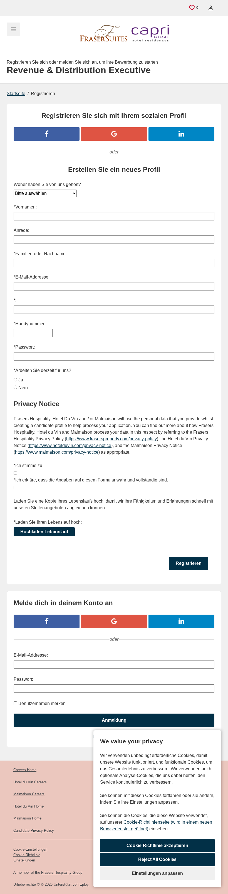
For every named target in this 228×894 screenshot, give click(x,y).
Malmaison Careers (28, 794)
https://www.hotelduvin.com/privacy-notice (70, 445)
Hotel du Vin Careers (30, 782)
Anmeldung (114, 720)
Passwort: (24, 347)
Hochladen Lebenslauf (44, 531)
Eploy (84, 884)
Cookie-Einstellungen (30, 849)
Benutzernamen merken (42, 703)
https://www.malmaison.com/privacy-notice (56, 452)
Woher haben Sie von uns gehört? (47, 184)
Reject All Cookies (157, 859)
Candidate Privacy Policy (33, 830)
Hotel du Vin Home (28, 806)
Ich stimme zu (28, 465)
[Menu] (13, 29)
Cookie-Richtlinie (26, 855)
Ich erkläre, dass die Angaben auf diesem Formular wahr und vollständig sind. (91, 480)
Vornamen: (25, 207)
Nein (23, 387)
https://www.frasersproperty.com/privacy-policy (111, 438)
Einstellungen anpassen (157, 873)
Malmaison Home (27, 818)
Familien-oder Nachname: (40, 253)
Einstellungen (24, 860)
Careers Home (24, 770)
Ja (20, 380)
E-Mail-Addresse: (31, 277)
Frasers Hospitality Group (61, 872)
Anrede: (21, 230)
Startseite (16, 93)
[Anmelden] (210, 7)
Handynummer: (30, 323)
